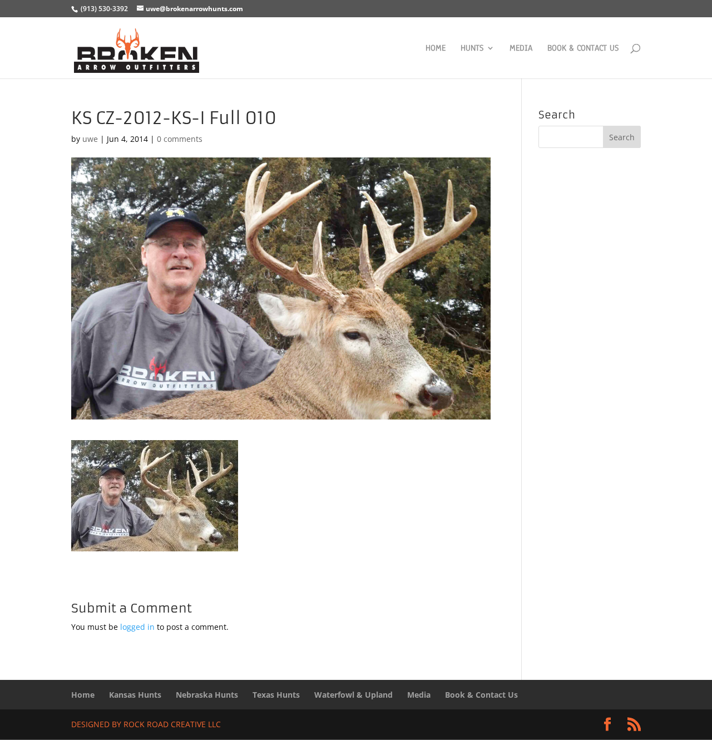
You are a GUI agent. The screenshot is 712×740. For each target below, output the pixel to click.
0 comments (179, 139)
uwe (90, 139)
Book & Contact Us (583, 48)
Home (436, 48)
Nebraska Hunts (207, 694)
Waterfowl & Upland (353, 694)
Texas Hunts (276, 694)
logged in (137, 626)
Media (521, 48)
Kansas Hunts (135, 694)
